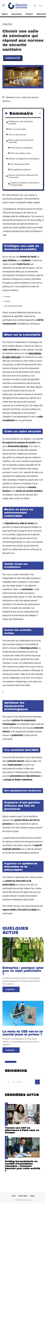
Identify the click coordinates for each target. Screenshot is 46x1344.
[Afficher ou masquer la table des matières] (37, 113)
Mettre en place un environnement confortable (20, 141)
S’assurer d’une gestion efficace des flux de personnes (23, 176)
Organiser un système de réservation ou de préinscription (25, 183)
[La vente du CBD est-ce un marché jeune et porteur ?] (23, 1013)
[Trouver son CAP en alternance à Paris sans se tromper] (23, 1114)
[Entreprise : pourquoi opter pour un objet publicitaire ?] (23, 949)
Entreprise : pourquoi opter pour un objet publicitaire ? (23, 970)
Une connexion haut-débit (19, 164)
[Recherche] (35, 6)
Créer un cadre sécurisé (17, 134)
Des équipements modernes (20, 169)
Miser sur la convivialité (17, 129)
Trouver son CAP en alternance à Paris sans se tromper (22, 1130)
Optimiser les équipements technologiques (23, 158)
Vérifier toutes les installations (21, 147)
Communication (12, 58)
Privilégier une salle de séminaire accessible (20, 122)
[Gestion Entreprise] (18, 5)
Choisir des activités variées (20, 153)
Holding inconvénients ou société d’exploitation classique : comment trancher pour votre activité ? (22, 1166)
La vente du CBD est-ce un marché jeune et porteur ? (22, 1033)
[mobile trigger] (4, 5)
